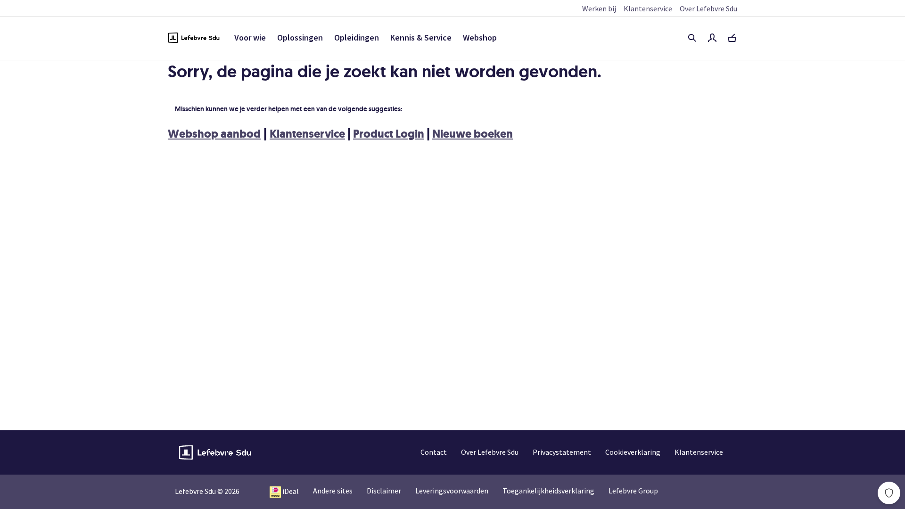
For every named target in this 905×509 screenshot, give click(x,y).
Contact (433, 452)
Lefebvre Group (633, 490)
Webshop (480, 37)
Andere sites (333, 490)
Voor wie (250, 37)
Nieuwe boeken (472, 133)
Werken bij (599, 8)
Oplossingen (300, 37)
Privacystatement (562, 452)
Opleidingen (356, 37)
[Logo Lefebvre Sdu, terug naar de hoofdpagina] (194, 38)
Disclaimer (384, 490)
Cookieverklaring (632, 452)
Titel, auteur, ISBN (692, 37)
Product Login (388, 133)
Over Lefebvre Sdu (708, 8)
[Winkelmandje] (732, 37)
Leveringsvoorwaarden (451, 490)
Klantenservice (648, 8)
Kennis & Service (421, 37)
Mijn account (712, 37)
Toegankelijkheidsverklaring (548, 490)
